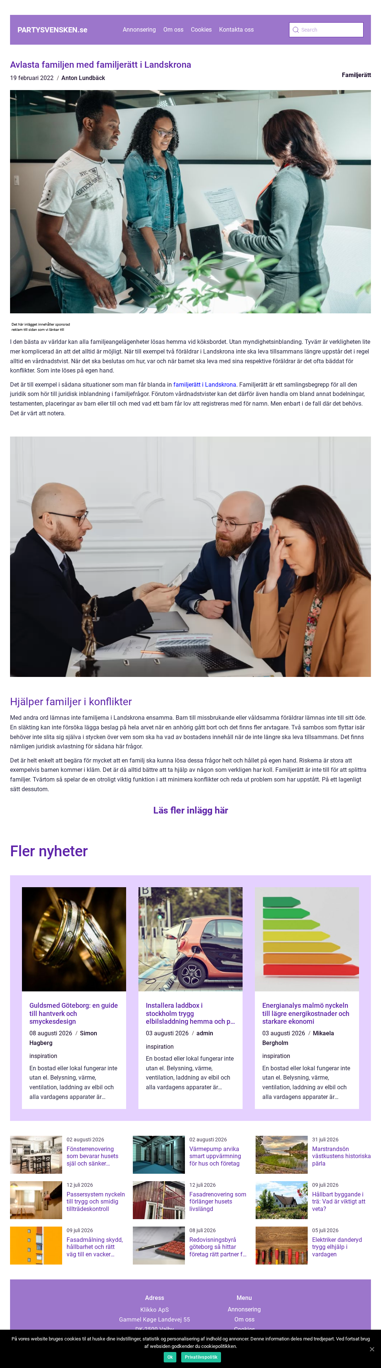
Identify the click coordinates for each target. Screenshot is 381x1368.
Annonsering (139, 29)
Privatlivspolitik (201, 1357)
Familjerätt (356, 75)
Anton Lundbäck (83, 77)
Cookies (201, 29)
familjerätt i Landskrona (204, 384)
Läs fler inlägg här (190, 810)
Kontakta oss (236, 29)
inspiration (43, 1055)
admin (204, 1033)
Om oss (173, 29)
